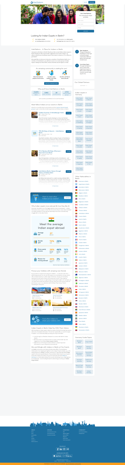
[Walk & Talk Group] (41, 305)
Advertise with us (34, 441)
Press (32, 436)
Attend (68, 113)
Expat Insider (65, 438)
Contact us (33, 439)
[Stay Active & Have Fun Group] (62, 305)
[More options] (86, 85)
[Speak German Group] (41, 293)
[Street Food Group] (62, 293)
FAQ (64, 431)
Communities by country (51, 431)
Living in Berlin (88, 341)
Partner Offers (65, 435)
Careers (32, 438)
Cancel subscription (66, 439)
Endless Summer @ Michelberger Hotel (51, 113)
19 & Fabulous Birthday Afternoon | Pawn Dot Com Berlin (50, 152)
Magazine (65, 436)
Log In (85, 2)
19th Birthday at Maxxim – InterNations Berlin (51, 132)
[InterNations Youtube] (67, 449)
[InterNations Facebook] (57, 449)
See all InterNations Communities (73, 463)
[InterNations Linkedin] (60, 449)
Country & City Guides (51, 435)
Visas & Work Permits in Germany (89, 354)
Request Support (66, 433)
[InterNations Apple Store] (57, 455)
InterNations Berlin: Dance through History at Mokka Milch (50, 172)
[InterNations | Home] (36, 2)
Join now (85, 31)
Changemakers (82, 433)
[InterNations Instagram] (64, 449)
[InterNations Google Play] (67, 455)
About (32, 431)
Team (32, 433)
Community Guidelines (83, 431)
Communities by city (51, 433)
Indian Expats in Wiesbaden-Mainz (79, 139)
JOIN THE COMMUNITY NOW (51, 83)
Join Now (91, 2)
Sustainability (33, 435)
